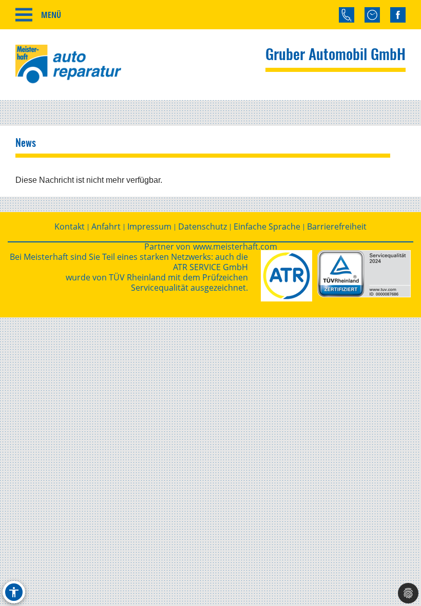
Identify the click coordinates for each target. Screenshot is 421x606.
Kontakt (69, 226)
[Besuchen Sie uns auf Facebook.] (398, 15)
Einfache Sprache (267, 226)
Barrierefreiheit (337, 226)
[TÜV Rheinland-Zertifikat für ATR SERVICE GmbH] (364, 273)
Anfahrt (106, 226)
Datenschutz (202, 226)
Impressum (149, 226)
